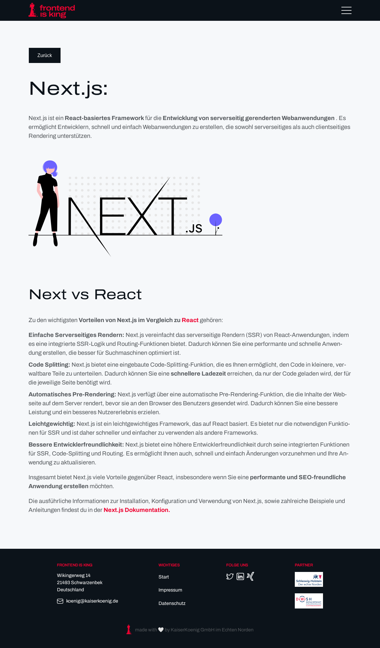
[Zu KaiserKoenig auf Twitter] (230, 576)
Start (164, 576)
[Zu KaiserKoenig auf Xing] (250, 576)
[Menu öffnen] (346, 10)
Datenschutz (172, 603)
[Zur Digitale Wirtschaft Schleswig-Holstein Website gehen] (309, 606)
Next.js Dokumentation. (137, 510)
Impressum (170, 589)
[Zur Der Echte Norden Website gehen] (309, 585)
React (190, 320)
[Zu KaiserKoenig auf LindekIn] (240, 576)
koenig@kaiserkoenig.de (92, 600)
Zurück (44, 55)
